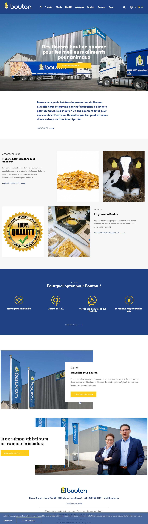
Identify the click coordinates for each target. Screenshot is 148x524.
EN (142, 7)
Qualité (68, 7)
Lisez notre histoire (12, 453)
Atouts (59, 7)
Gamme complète (11, 183)
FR (139, 7)
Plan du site (81, 511)
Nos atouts (42, 128)
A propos (79, 7)
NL (135, 7)
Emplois (90, 7)
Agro (111, 7)
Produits (48, 7)
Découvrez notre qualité (106, 232)
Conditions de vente (74, 503)
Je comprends (28, 520)
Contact (101, 7)
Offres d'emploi (80, 394)
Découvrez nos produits (70, 65)
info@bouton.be (111, 497)
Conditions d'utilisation (95, 511)
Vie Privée (71, 511)
